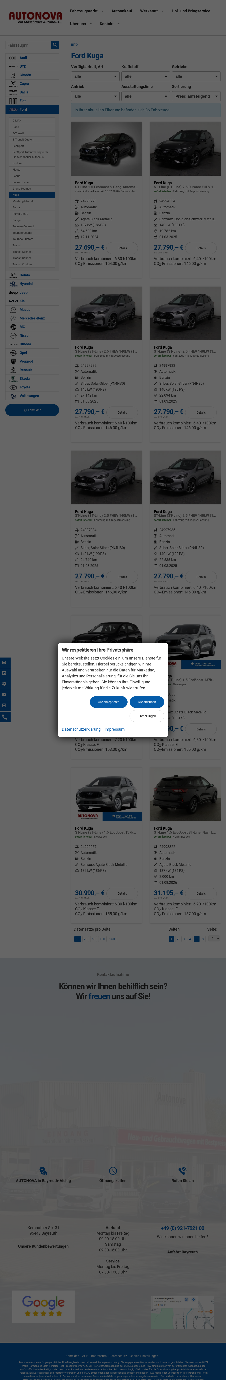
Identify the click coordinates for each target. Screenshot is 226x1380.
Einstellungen (147, 716)
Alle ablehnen (147, 702)
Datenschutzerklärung (81, 729)
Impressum (115, 729)
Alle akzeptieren (108, 702)
